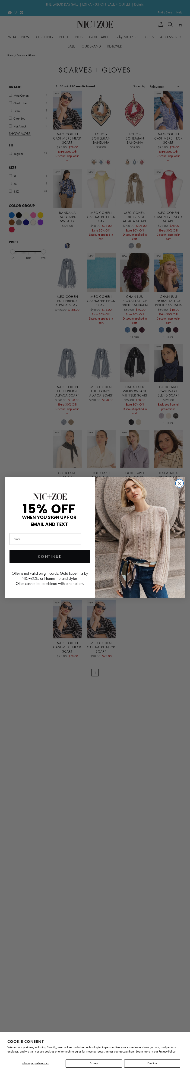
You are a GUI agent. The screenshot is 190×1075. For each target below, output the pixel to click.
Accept (93, 1063)
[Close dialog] (179, 483)
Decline (152, 1063)
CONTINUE (50, 556)
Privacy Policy (167, 1051)
